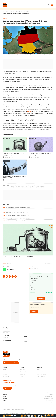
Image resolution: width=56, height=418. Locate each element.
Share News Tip (6, 376)
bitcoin (12, 186)
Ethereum (32, 186)
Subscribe (34, 311)
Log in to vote (41, 298)
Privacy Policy (22, 369)
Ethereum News (18, 8)
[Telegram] (13, 276)
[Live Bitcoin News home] (5, 5)
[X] (4, 276)
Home (4, 11)
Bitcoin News (6, 8)
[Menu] (52, 5)
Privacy (25, 413)
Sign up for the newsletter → (10, 362)
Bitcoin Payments (48, 8)
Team (4, 371)
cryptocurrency (25, 186)
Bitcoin (5, 18)
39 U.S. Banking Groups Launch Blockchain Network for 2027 (17, 215)
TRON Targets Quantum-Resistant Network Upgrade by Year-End (18, 207)
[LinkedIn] (10, 276)
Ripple (42, 186)
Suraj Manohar (10, 269)
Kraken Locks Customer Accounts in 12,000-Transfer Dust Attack (18, 218)
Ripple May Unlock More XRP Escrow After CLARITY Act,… (16, 220)
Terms (22, 413)
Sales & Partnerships (41, 376)
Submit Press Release (41, 374)
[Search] (48, 5)
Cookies (28, 413)
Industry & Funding (26, 8)
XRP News (12, 8)
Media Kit (39, 369)
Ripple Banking (34, 8)
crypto (38, 186)
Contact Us (5, 374)
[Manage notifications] (52, 415)
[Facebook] (7, 276)
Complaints (22, 376)
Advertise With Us (40, 371)
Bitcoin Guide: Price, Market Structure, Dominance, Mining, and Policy (18, 11)
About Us (4, 369)
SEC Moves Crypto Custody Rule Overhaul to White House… (17, 212)
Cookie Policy (22, 374)
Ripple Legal (41, 8)
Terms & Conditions (24, 371)
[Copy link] (15, 276)
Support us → (7, 388)
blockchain (18, 186)
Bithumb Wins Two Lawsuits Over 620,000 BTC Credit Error (17, 209)
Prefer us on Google (33, 268)
